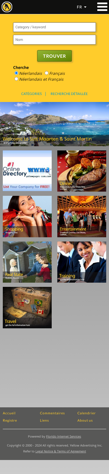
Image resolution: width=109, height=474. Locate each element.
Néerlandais (30, 73)
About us (85, 420)
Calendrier (86, 413)
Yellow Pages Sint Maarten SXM (7, 7)
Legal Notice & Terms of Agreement (60, 451)
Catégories (31, 94)
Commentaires (52, 413)
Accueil (9, 413)
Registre (10, 420)
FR (79, 6)
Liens (44, 420)
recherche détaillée (69, 94)
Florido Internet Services (63, 436)
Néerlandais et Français (41, 79)
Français (57, 73)
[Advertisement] (83, 308)
